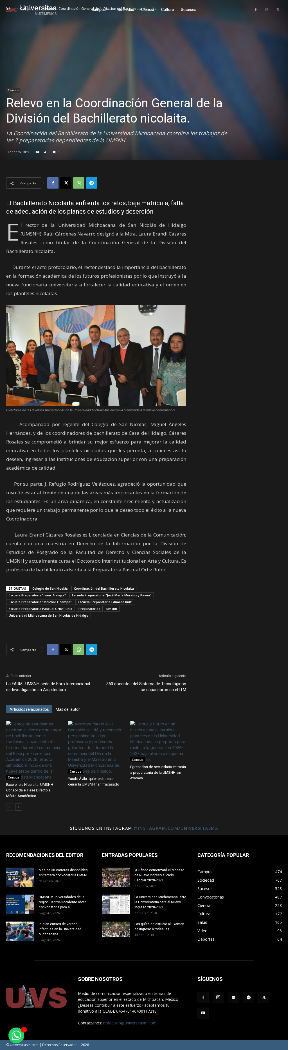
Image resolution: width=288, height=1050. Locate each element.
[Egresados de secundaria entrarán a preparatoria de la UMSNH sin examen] (158, 741)
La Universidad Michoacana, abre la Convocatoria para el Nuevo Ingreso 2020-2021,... (160, 902)
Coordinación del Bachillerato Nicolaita (104, 588)
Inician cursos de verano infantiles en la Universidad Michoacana (60, 929)
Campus (13, 90)
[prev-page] (9, 807)
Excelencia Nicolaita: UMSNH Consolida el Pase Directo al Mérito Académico (29, 790)
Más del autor (68, 709)
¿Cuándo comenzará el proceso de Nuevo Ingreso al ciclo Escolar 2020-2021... (159, 875)
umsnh (111, 609)
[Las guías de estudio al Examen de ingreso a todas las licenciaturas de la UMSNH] (116, 929)
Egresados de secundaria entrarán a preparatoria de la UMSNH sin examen (158, 772)
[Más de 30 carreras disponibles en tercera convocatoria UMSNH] (20, 877)
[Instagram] (267, 10)
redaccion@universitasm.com (130, 1023)
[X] (278, 10)
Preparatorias (89, 609)
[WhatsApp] (78, 183)
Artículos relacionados (29, 709)
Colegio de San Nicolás (50, 588)
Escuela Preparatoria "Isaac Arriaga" (37, 595)
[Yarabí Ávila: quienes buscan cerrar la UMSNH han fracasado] (96, 747)
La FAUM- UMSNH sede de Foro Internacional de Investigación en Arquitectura (48, 686)
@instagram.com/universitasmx (176, 828)
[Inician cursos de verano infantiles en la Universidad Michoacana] (20, 931)
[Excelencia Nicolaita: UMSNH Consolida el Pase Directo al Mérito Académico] (34, 750)
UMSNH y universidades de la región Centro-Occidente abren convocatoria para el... (63, 902)
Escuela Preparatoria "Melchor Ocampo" (40, 602)
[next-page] (18, 807)
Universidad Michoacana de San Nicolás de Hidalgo (48, 615)
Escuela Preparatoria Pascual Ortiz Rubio (40, 609)
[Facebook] (255, 10)
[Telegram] (91, 183)
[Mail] (233, 997)
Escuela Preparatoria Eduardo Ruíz (105, 602)
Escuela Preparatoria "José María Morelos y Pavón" (111, 595)
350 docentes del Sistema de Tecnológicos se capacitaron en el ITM (146, 686)
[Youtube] (203, 1013)
